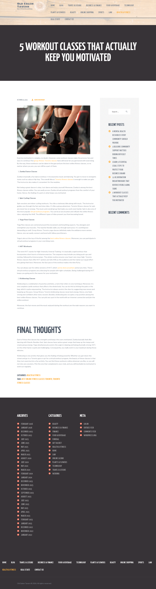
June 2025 (25, 443)
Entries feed (89, 428)
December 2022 (27, 527)
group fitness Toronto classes (45, 161)
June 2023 (25, 504)
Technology (57, 466)
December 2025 (27, 432)
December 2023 (27, 481)
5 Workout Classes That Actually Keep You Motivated (120, 197)
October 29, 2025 (22, 100)
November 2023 (27, 485)
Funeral (55, 439)
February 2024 (27, 474)
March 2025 (25, 455)
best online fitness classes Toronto (37, 379)
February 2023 (27, 520)
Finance (55, 432)
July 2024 (25, 462)
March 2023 (25, 516)
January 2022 (26, 535)
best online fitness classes (60, 238)
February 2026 (27, 424)
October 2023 (26, 489)
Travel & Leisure (59, 470)
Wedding (55, 474)
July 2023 (25, 501)
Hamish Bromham (39, 100)
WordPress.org (90, 435)
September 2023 (27, 493)
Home (54, 451)
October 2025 (26, 435)
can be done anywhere (66, 268)
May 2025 (24, 447)
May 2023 (24, 508)
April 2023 (25, 512)
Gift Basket (57, 443)
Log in (86, 424)
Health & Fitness (33, 375)
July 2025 (25, 439)
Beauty (55, 424)
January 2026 (26, 428)
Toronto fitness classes (64, 179)
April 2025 (25, 451)
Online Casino (58, 458)
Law (54, 455)
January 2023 (26, 524)
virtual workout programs (40, 212)
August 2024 (26, 458)
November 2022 (27, 531)
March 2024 (25, 470)
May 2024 (24, 466)
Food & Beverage (59, 435)
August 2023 (26, 497)
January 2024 (26, 478)
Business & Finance (60, 428)
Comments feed (90, 432)
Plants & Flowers (59, 462)
